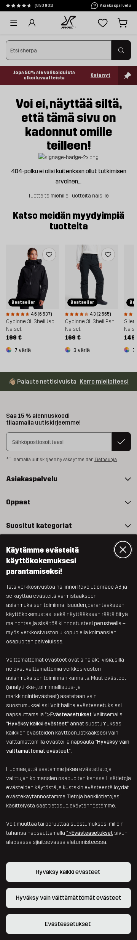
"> (68, 714)
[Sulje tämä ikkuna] (123, 550)
